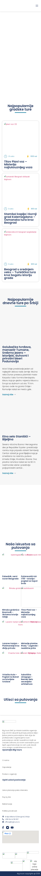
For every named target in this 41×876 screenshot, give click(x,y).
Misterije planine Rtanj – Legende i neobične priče (29, 646)
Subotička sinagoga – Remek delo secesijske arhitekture (27, 679)
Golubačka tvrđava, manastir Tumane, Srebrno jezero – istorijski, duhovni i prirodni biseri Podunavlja (16, 354)
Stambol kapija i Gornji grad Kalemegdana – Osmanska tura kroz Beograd (20, 218)
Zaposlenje (6, 767)
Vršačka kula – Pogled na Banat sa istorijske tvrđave (10, 678)
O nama (5, 760)
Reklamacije (7, 804)
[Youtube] (12, 828)
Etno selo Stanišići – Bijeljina (16, 437)
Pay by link (6, 797)
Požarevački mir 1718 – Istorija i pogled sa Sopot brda (29, 580)
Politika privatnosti (9, 811)
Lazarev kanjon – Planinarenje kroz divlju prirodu (10, 646)
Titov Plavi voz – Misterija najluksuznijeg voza (29, 613)
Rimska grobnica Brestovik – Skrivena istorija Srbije (10, 613)
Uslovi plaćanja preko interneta (15, 790)
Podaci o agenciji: (9, 774)
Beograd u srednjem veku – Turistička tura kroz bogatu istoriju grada (20, 273)
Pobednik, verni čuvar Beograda (10, 577)
